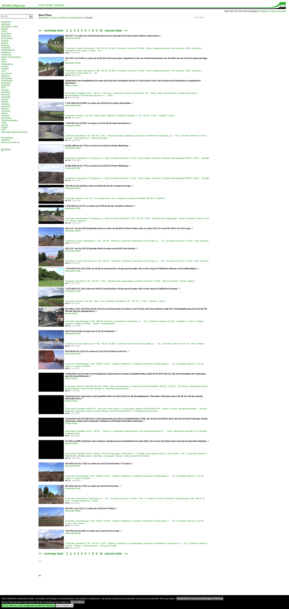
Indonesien (6, 55)
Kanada (4, 66)
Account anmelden (277, 11)
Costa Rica (6, 33)
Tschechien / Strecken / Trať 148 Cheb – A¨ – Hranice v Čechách (137, 498)
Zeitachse (5, 140)
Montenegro (6, 78)
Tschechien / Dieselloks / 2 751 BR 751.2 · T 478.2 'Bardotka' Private (135, 301)
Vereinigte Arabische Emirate (14, 132)
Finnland (5, 45)
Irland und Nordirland (11, 57)
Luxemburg (6, 73)
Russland (5, 94)
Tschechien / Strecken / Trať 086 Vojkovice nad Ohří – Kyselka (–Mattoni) (164, 281)
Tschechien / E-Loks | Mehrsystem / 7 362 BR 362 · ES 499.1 (90, 48)
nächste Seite (113, 30)
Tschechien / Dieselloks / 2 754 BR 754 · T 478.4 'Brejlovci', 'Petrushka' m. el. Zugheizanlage (103, 543)
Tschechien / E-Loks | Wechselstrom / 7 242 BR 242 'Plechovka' (92, 241)
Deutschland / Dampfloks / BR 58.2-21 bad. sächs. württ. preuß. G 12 (94, 409)
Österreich (6, 85)
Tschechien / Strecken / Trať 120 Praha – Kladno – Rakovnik (90, 116)
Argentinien (6, 22)
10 (101, 30)
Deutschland (7, 38)
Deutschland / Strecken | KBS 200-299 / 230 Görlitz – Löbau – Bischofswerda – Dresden (149, 93)
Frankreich (6, 48)
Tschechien (6, 118)
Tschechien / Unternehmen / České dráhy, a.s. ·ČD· (157, 136)
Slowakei (5, 104)
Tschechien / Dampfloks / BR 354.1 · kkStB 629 (145, 198)
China (4, 31)
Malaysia (5, 76)
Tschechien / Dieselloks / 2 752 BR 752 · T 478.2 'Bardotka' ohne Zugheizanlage (99, 281)
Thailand (5, 116)
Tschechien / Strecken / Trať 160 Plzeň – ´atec (84, 301)
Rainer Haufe (71, 85)
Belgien (4, 29)
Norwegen (6, 83)
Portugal (5, 90)
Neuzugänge (7, 138)
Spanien (5, 109)
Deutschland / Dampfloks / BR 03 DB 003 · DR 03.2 (86, 454)
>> (126, 30)
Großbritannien (8, 50)
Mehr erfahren (77, 602)
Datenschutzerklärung (10, 142)
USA (3, 130)
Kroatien (5, 69)
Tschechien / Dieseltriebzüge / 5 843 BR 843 (84, 321)
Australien (5, 24)
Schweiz (5, 99)
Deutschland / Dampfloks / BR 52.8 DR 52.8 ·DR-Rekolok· (163, 386)
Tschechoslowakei (9, 120)
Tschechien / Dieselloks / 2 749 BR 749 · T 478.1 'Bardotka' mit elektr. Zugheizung (99, 136)
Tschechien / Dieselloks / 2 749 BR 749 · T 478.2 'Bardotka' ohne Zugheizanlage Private (147, 218)
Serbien (4, 101)
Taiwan (4, 113)
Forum (41, 5)
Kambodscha (7, 64)
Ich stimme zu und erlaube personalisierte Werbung (28, 605)
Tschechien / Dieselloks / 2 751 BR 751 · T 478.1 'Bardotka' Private (145, 116)
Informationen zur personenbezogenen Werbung (200, 598)
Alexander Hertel (73, 38)
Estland (4, 43)
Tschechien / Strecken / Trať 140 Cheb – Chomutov (187, 241)
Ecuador (5, 41)
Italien (4, 59)
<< (39, 30)
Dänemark (6, 36)
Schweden (6, 97)
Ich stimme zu (64, 605)
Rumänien (6, 92)
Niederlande (7, 80)
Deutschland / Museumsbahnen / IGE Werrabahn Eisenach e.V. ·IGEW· (142, 431)
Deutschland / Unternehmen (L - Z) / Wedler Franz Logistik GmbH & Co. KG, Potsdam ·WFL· (147, 454)
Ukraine (4, 125)
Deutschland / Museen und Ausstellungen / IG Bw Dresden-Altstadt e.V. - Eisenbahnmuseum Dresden (116, 411)
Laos (3, 71)
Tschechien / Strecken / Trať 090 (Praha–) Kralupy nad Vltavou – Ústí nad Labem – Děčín (154, 48)
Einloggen (263, 11)
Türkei (4, 123)
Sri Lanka (5, 111)
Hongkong (6, 52)
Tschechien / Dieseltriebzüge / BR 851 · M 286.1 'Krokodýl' (185, 158)
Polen (4, 87)
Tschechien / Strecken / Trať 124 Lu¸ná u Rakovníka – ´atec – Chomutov (95, 198)
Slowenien (6, 106)
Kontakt (49, 5)
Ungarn (4, 127)
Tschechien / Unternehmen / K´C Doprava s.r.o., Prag (87, 158)
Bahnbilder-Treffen (9, 26)
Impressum (59, 5)
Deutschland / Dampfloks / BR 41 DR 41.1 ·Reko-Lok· (88, 93)
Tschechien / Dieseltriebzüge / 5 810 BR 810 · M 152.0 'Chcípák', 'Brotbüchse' (98, 364)
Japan (4, 62)
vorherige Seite (54, 30)
